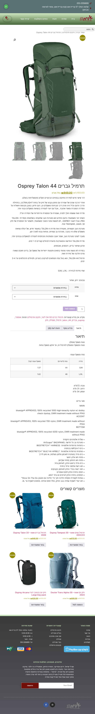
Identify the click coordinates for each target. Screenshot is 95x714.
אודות (64, 19)
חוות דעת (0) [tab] (54, 328)
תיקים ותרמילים (68, 32)
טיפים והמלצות (41, 19)
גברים (74, 320)
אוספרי (18, 317)
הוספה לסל (70, 309)
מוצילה (52, 320)
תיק (46, 320)
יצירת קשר (24, 19)
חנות (54, 19)
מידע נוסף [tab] (67, 328)
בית (73, 19)
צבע (76, 296)
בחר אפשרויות (76, 545)
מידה (77, 287)
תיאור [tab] (78, 328)
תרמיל (58, 320)
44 (69, 320)
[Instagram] (52, 704)
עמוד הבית (80, 32)
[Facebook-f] (46, 704)
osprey (81, 320)
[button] (14, 40)
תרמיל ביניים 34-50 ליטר (52, 317)
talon (65, 320)
